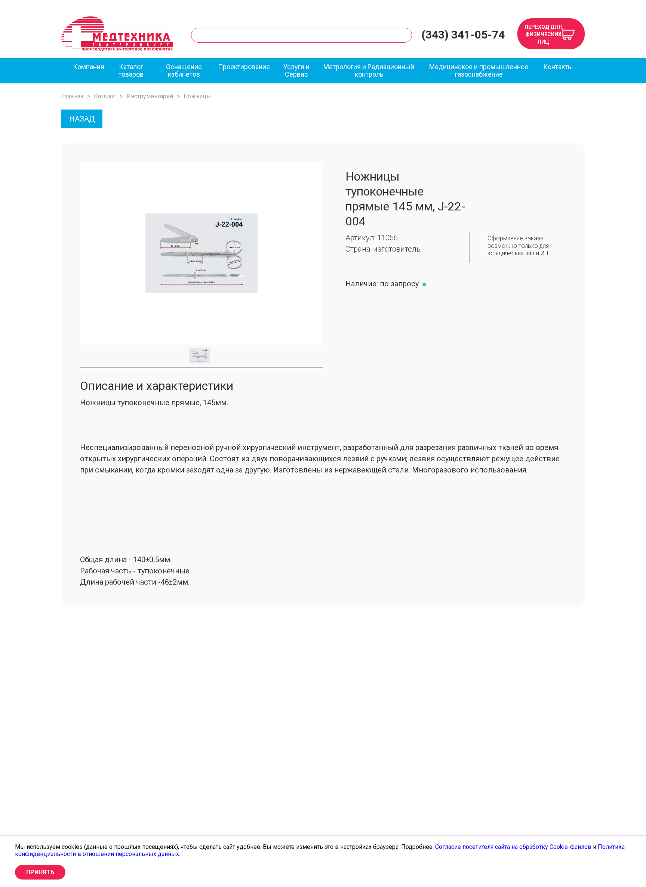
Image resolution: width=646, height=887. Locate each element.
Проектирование (244, 67)
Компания (88, 67)
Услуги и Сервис (296, 70)
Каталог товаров (131, 70)
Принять (40, 872)
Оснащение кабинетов (184, 70)
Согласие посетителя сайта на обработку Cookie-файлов (513, 846)
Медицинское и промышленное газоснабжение (478, 70)
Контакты (558, 67)
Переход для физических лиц (543, 34)
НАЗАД (82, 118)
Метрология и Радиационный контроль (368, 70)
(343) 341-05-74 (463, 34)
